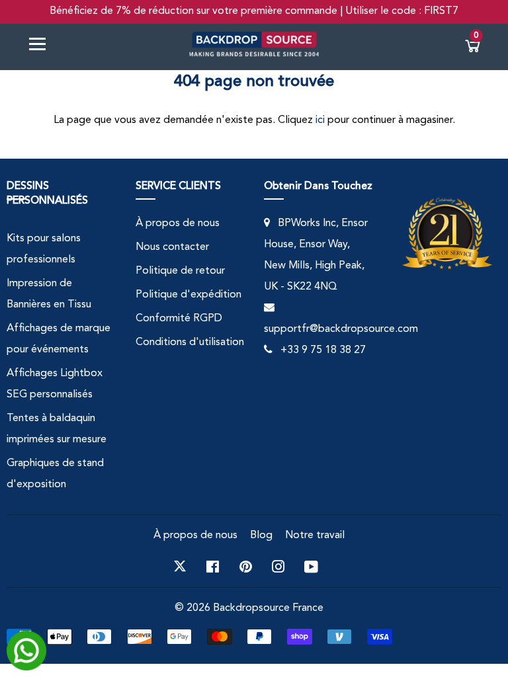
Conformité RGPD (179, 318)
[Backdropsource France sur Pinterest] (246, 566)
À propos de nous (178, 223)
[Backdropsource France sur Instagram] (278, 566)
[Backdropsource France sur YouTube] (311, 566)
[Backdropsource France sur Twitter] (180, 566)
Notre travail (315, 535)
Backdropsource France (268, 608)
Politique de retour (180, 271)
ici (320, 120)
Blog (261, 535)
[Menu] (42, 47)
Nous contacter (172, 247)
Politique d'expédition (188, 295)
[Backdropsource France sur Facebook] (213, 566)
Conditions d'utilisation (190, 342)
